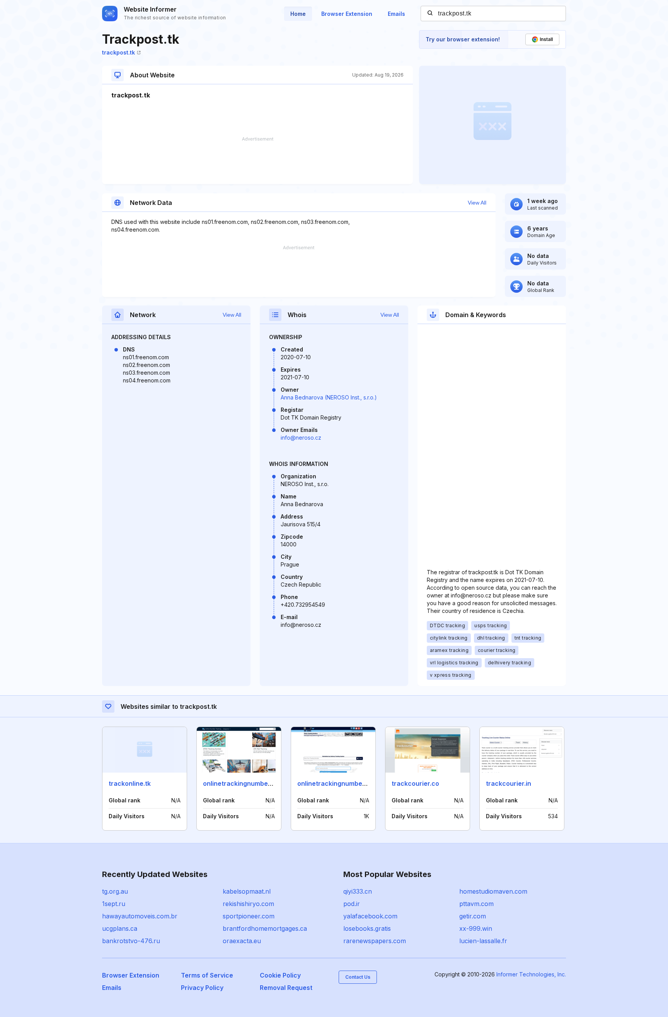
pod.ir (351, 904)
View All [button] (477, 203)
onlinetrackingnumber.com (244, 783)
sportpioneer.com (248, 916)
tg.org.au (115, 891)
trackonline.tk (130, 783)
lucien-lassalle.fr (483, 941)
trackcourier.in (508, 783)
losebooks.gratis (367, 928)
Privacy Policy (202, 987)
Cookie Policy (280, 975)
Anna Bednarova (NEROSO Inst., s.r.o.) (329, 397)
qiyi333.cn (357, 891)
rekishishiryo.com (248, 904)
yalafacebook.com (370, 916)
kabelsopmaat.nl (247, 891)
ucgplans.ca (119, 928)
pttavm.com (476, 904)
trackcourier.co (415, 783)
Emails (396, 13)
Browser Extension (346, 13)
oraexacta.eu (242, 941)
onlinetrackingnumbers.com (340, 783)
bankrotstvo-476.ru (131, 941)
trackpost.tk (118, 52)
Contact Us (357, 977)
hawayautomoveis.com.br (139, 916)
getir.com (472, 916)
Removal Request (286, 987)
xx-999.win (475, 928)
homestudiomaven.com (493, 891)
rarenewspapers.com (374, 941)
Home (298, 13)
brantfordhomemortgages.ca (265, 928)
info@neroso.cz (301, 437)
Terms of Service (207, 975)
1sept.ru (113, 904)
